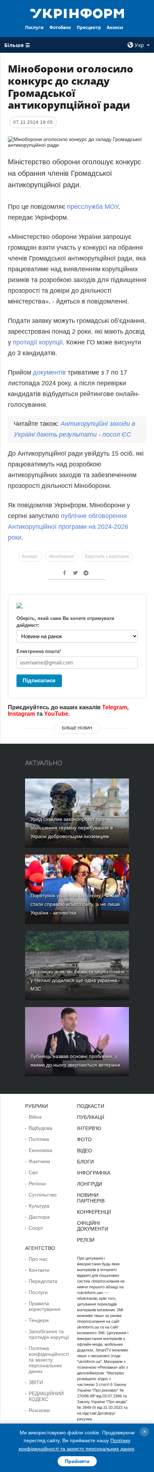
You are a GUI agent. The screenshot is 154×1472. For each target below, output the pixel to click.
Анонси (115, 27)
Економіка (40, 1150)
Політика (39, 1139)
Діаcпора (39, 1217)
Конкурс (30, 556)
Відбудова (40, 1128)
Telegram (114, 707)
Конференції (94, 1212)
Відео (84, 1150)
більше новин (77, 728)
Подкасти (90, 1106)
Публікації (90, 1117)
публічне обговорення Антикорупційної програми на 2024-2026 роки (68, 526)
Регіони (37, 1183)
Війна (35, 1117)
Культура (39, 1206)
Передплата (43, 1281)
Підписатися (39, 680)
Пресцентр (89, 27)
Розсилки (39, 1410)
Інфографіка (93, 1173)
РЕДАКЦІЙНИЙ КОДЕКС (46, 1396)
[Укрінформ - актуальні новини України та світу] (77, 13)
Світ (33, 1172)
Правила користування (45, 1306)
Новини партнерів (91, 1198)
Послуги (34, 27)
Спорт (36, 1228)
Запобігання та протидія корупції (49, 1334)
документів (49, 372)
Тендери (39, 1320)
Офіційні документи (92, 1226)
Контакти (39, 1270)
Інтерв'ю (89, 1128)
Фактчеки (39, 1161)
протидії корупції (38, 342)
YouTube (56, 714)
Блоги (85, 1162)
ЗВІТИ (36, 1382)
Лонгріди (89, 1184)
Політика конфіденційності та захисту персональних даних (49, 1359)
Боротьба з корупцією (107, 556)
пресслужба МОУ (92, 206)
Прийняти (77, 1461)
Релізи (86, 1240)
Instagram (21, 714)
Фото (84, 1139)
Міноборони (61, 556)
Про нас (38, 1259)
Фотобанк (60, 27)
